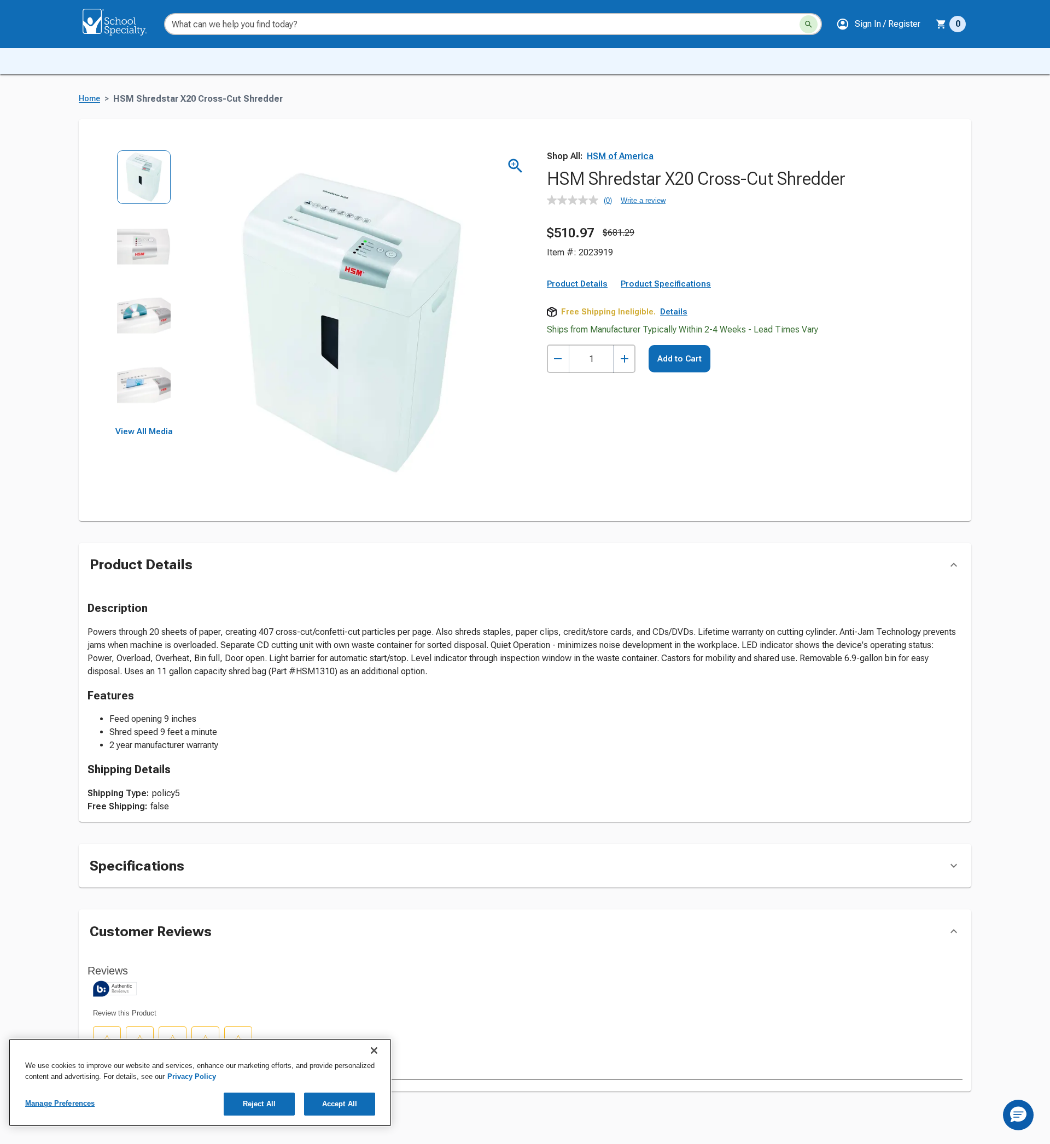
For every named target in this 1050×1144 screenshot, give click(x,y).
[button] (878, 24)
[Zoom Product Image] (515, 166)
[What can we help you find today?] (809, 24)
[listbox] (144, 288)
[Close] (374, 1050)
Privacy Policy (191, 1076)
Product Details (577, 284)
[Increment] (624, 359)
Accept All (339, 1104)
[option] (144, 184)
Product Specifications (666, 284)
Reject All (259, 1104)
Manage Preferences (60, 1103)
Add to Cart (679, 359)
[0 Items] (941, 24)
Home (89, 98)
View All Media (144, 431)
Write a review (643, 200)
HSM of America (620, 156)
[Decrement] (558, 359)
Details (673, 312)
